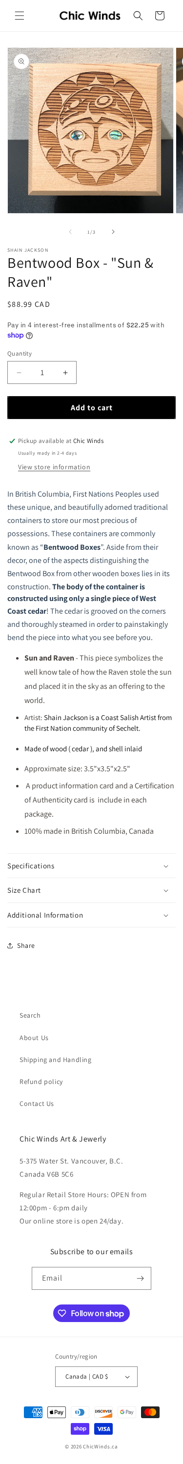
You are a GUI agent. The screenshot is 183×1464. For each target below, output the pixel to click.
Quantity (19, 353)
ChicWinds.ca (100, 1446)
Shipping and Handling (56, 1059)
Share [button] (26, 945)
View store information (54, 466)
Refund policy (41, 1081)
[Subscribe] (140, 1278)
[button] (19, 15)
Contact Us (37, 1103)
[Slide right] (113, 231)
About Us (34, 1037)
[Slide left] (70, 231)
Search (30, 1015)
